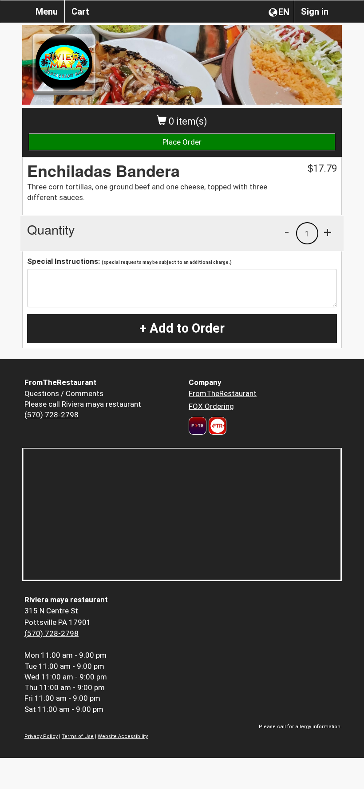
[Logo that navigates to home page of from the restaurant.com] (197, 426)
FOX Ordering (211, 406)
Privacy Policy (41, 736)
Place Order (182, 141)
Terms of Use (78, 736)
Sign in (314, 11)
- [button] (287, 232)
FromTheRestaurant (223, 393)
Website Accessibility (123, 736)
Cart (80, 11)
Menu (47, 11)
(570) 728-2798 (51, 414)
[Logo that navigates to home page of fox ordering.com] (216, 426)
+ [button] (328, 232)
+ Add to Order (182, 328)
